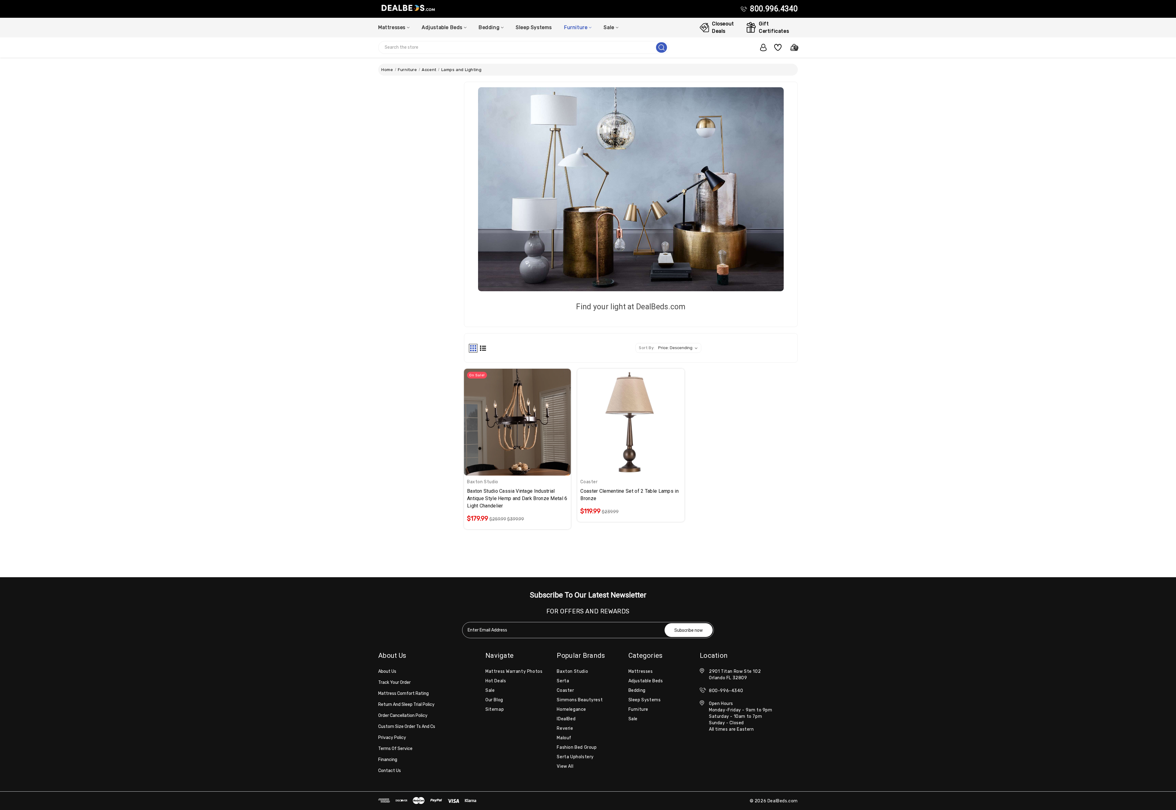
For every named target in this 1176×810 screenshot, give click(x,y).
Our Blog (494, 700)
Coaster (565, 690)
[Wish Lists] (775, 47)
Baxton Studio (572, 671)
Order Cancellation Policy (403, 715)
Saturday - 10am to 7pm (735, 716)
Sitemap (494, 709)
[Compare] (524, 418)
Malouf (564, 737)
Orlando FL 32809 (728, 677)
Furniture (575, 27)
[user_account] (760, 47)
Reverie (565, 728)
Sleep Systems (534, 27)
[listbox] (679, 347)
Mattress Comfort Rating (403, 693)
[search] (661, 47)
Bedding (489, 27)
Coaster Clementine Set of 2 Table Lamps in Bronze (629, 494)
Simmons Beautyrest (580, 700)
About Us (387, 671)
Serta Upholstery (575, 756)
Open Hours (721, 703)
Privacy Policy (392, 737)
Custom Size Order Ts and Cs (406, 726)
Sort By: (647, 347)
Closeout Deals (723, 27)
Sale (609, 27)
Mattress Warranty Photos (513, 671)
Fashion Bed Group (577, 747)
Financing (387, 759)
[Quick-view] (510, 418)
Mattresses (391, 27)
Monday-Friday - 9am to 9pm (740, 710)
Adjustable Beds (442, 27)
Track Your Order (394, 682)
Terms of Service (395, 748)
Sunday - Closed (726, 722)
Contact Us (389, 770)
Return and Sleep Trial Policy (406, 704)
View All (565, 766)
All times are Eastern (731, 729)
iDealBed (566, 718)
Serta (563, 681)
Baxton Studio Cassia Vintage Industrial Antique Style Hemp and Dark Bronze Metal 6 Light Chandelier (517, 498)
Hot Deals (495, 681)
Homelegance (571, 709)
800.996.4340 (774, 8)
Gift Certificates (774, 27)
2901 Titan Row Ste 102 (735, 671)
